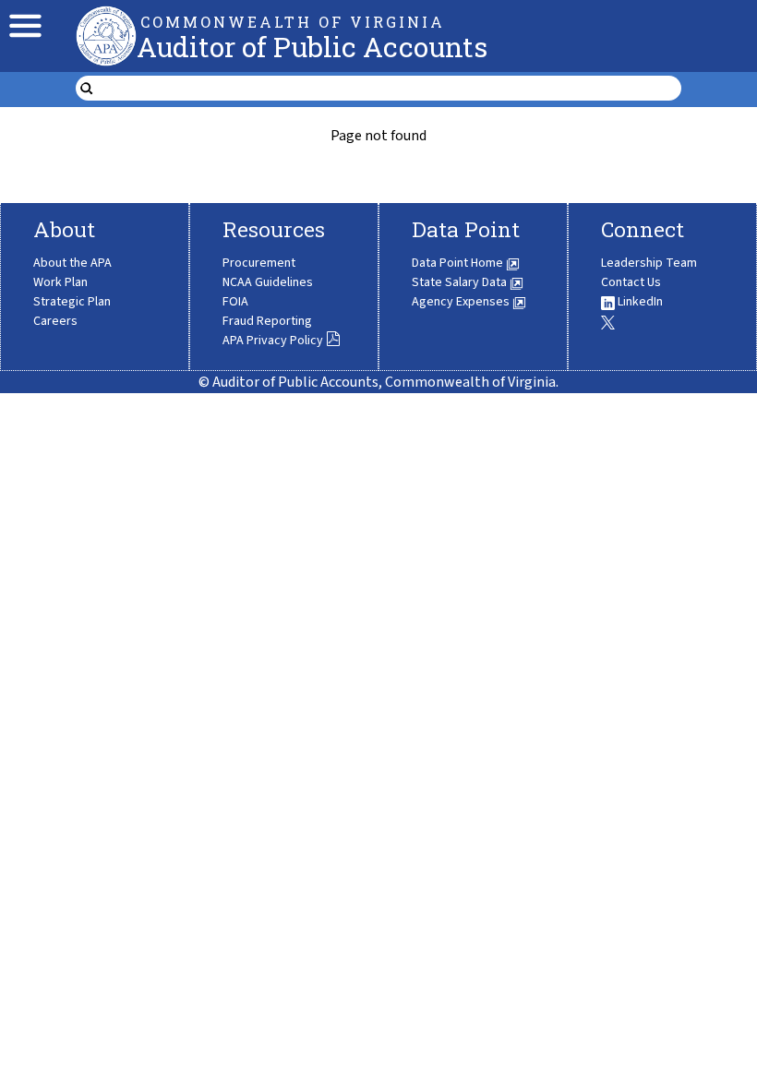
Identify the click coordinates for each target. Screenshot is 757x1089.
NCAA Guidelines (267, 282)
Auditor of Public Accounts (312, 47)
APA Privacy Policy (272, 340)
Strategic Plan (72, 302)
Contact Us (631, 282)
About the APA (72, 263)
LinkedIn (639, 302)
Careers (55, 321)
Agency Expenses (462, 302)
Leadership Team (649, 263)
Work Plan (60, 282)
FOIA (235, 302)
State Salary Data (461, 282)
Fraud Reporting (267, 321)
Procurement (258, 263)
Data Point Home (459, 263)
